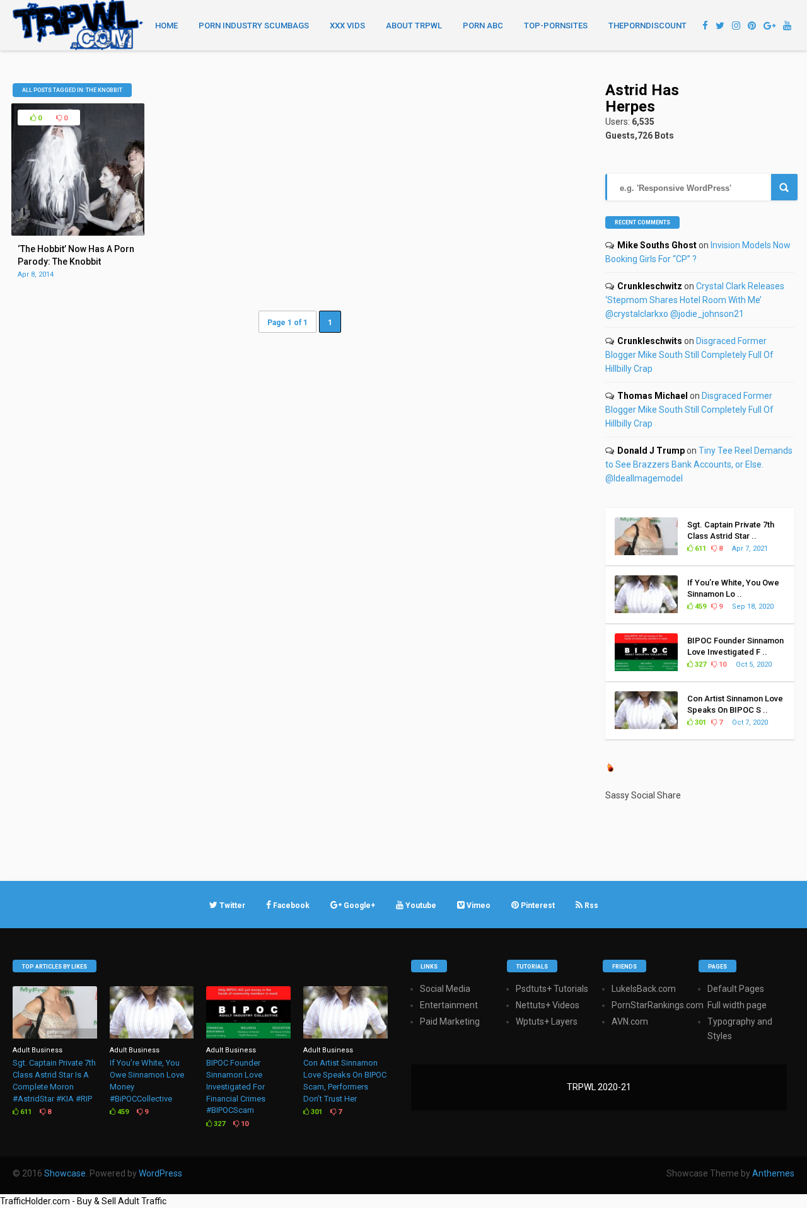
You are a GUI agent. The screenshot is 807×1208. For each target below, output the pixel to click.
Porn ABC (483, 25)
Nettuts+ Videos (547, 1005)
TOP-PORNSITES (556, 25)
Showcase (65, 1173)
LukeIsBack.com (644, 989)
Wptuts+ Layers (547, 1021)
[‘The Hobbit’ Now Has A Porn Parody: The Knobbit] (77, 232)
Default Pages (735, 989)
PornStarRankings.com (658, 1005)
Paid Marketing (450, 1021)
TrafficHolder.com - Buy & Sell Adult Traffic (83, 1201)
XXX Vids (347, 25)
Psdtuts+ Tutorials (552, 989)
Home (166, 25)
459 (699, 606)
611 (699, 548)
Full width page (737, 1005)
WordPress (160, 1173)
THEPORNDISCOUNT (647, 25)
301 (699, 722)
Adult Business (37, 1050)
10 (721, 664)
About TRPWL (414, 25)
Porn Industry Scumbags (254, 25)
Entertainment (449, 1005)
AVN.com (630, 1021)
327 (699, 664)
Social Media (445, 989)
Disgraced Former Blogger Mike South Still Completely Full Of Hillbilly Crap (689, 355)
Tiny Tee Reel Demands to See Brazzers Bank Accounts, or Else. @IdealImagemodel (698, 464)
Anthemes (773, 1173)
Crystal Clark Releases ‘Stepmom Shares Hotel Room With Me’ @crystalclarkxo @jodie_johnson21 (694, 300)
